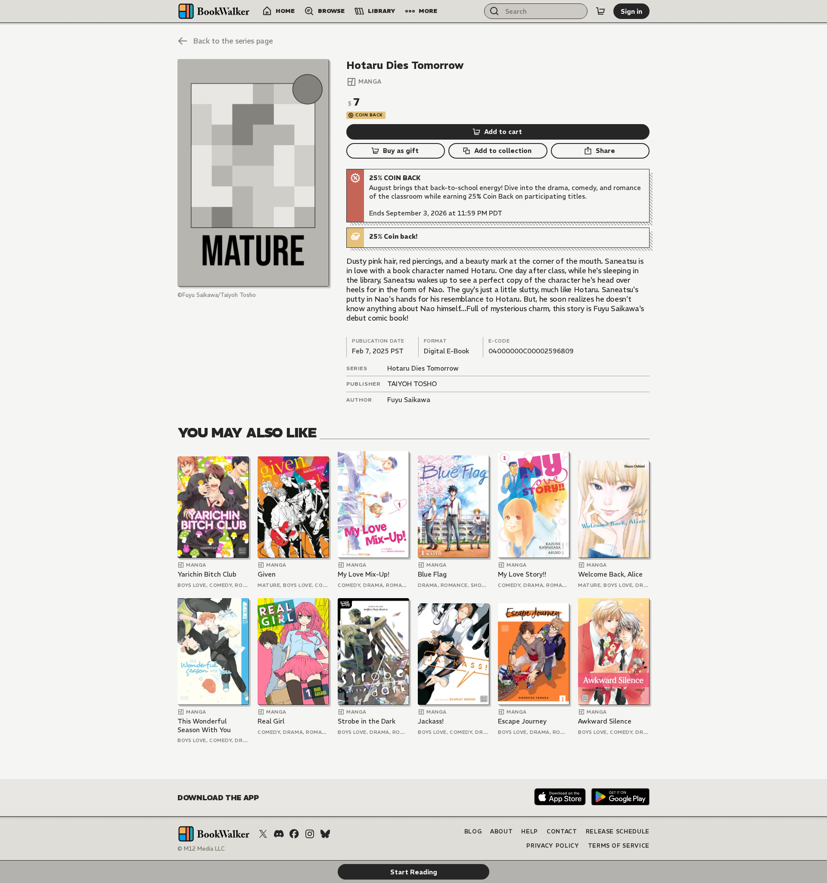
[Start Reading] (253, 173)
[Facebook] (294, 834)
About (501, 831)
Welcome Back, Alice (610, 574)
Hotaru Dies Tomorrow (423, 368)
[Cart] (600, 11)
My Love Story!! (522, 574)
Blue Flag (432, 574)
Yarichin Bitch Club (206, 574)
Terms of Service (619, 846)
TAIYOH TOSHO (412, 384)
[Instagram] (310, 834)
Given (267, 574)
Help (529, 831)
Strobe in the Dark (366, 721)
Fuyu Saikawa (408, 400)
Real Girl (271, 721)
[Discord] (279, 834)
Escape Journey (522, 721)
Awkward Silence (604, 721)
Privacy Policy (552, 846)
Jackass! (431, 721)
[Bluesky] (325, 834)
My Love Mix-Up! (363, 574)
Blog (473, 831)
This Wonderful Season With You (204, 725)
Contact (562, 831)
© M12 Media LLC (201, 849)
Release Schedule (618, 831)
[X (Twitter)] (263, 834)
